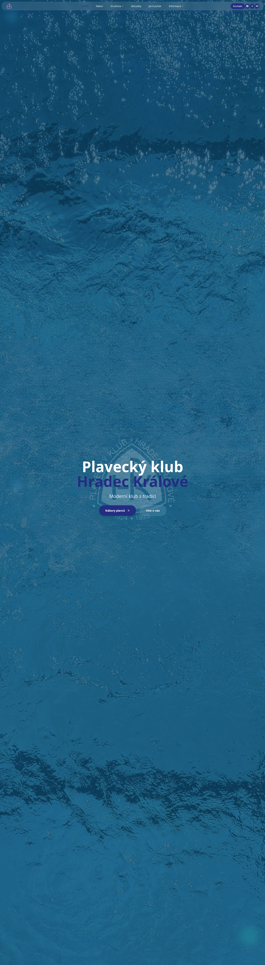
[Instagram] (252, 6)
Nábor (99, 6)
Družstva (116, 6)
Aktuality (136, 6)
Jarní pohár (155, 6)
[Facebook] (247, 6)
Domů (84, 6)
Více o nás (153, 510)
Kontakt (237, 6)
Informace (175, 6)
